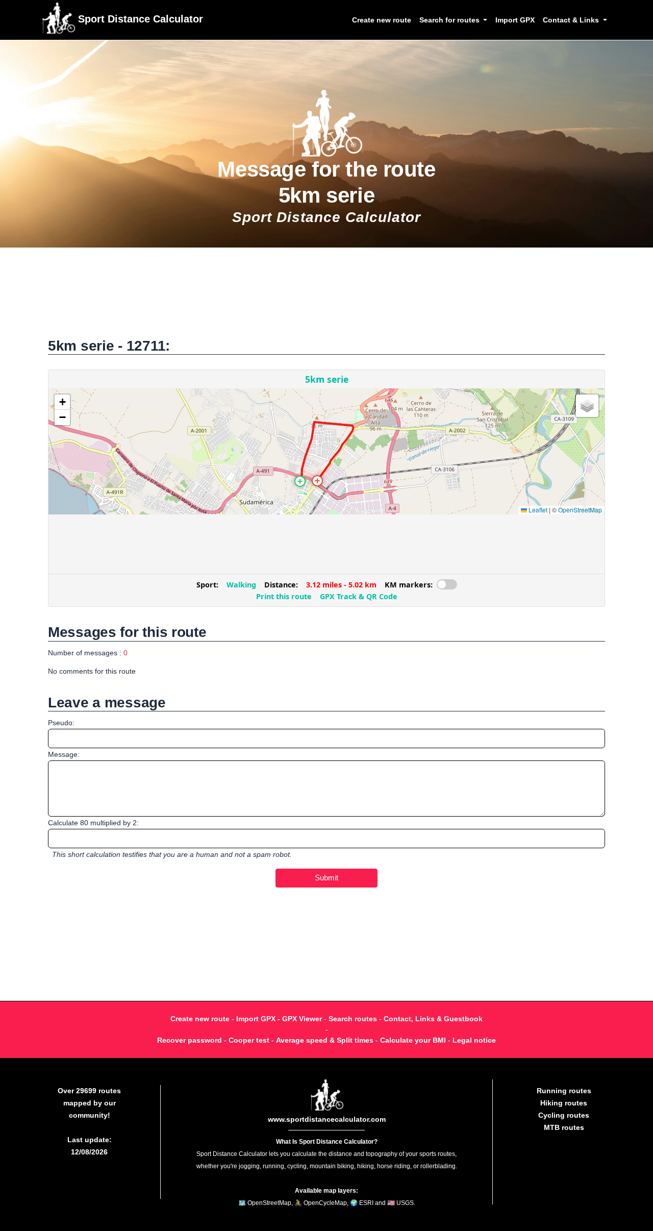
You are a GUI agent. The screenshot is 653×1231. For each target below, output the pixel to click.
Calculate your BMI (413, 1040)
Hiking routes (563, 1103)
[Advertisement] (326, 298)
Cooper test (249, 1040)
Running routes (564, 1091)
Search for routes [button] (450, 20)
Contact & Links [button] (572, 20)
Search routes (353, 1019)
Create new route (381, 20)
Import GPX (515, 20)
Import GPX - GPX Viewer (279, 1019)
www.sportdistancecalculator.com (327, 1119)
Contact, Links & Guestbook (433, 1019)
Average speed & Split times (324, 1040)
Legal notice (474, 1040)
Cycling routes (563, 1115)
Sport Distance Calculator (139, 18)
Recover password (189, 1040)
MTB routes (564, 1127)
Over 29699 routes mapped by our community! (89, 1103)
